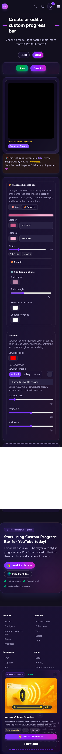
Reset (24, 54)
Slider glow (17, 277)
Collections (41, 626)
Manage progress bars (13, 632)
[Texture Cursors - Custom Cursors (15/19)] (43, 749)
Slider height (17, 289)
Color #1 (13, 219)
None (37, 374)
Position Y (14, 408)
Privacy (39, 662)
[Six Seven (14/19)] (40, 749)
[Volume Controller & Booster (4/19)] (18, 749)
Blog (6, 667)
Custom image (16, 364)
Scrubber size (16, 395)
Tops (37, 631)
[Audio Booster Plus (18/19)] (49, 749)
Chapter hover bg (20, 314)
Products (9, 643)
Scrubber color (16, 352)
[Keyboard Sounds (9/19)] (29, 749)
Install (7, 621)
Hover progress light (22, 302)
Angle (12, 245)
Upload (15, 374)
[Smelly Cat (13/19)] (38, 749)
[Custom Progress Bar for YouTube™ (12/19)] (36, 749)
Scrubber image (17, 368)
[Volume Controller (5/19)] (20, 749)
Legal (38, 657)
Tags (37, 640)
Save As (38, 68)
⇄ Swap (27, 254)
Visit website (31, 743)
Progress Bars (42, 621)
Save (22, 68)
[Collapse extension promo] (55, 674)
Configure (9, 626)
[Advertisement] (31, 478)
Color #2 (13, 232)
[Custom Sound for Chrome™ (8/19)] (27, 749)
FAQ (6, 657)
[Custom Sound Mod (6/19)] (23, 749)
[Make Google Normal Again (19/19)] (52, 749)
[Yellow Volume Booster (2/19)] (12, 749)
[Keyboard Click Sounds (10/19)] (32, 749)
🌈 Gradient (29, 207)
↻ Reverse (14, 254)
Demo (7, 638)
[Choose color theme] (43, 6)
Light (38, 54)
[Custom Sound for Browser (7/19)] (25, 749)
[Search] (35, 6)
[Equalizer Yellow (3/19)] (15, 749)
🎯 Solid (15, 207)
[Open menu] (58, 6)
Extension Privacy (44, 667)
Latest (38, 635)
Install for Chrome (18, 146)
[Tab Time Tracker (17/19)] (47, 749)
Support (8, 662)
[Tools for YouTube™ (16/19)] (45, 749)
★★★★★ (35, 161)
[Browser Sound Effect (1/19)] (10, 749)
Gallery (26, 374)
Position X (14, 422)
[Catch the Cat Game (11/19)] (34, 749)
